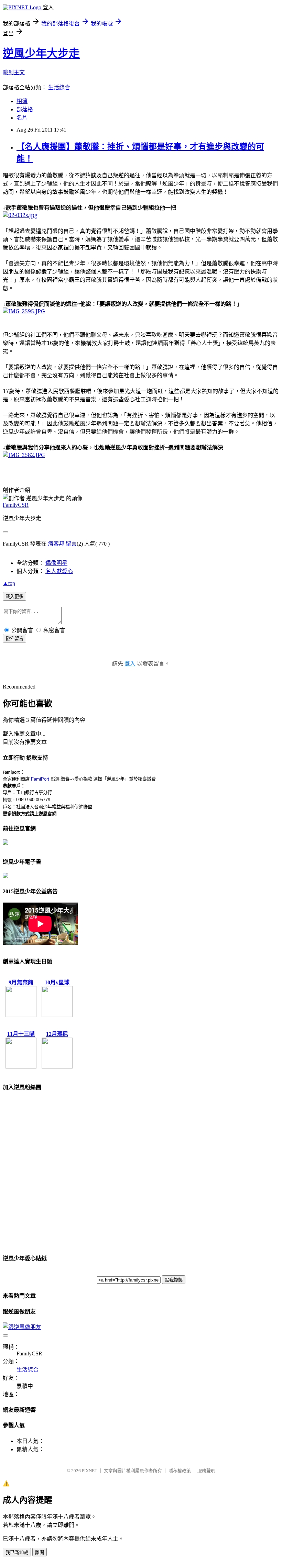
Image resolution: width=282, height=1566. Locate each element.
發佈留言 (14, 638)
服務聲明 (206, 1470)
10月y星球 (57, 982)
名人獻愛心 (59, 571)
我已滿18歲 (17, 1552)
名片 (22, 118)
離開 (39, 1552)
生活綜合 (59, 87)
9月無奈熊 (21, 982)
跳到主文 (14, 72)
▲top (9, 583)
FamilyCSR (16, 505)
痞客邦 (56, 544)
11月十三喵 (21, 1034)
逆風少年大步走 (41, 53)
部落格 (25, 109)
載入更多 (14, 596)
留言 (71, 544)
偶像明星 (56, 563)
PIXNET (89, 1470)
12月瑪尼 (57, 1034)
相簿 (22, 101)
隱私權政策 (180, 1470)
